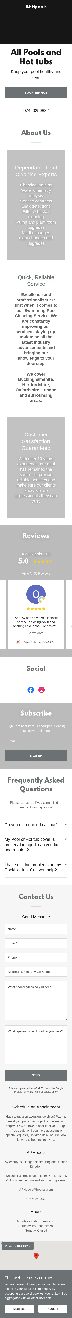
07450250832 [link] (36, 110)
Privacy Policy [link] (21, 1092)
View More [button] (36, 633)
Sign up (36, 755)
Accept (53, 1308)
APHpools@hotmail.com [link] (36, 1189)
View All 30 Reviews (36, 573)
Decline (19, 1308)
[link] (36, 7)
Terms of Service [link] (42, 1092)
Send (36, 1075)
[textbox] (36, 741)
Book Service (36, 92)
